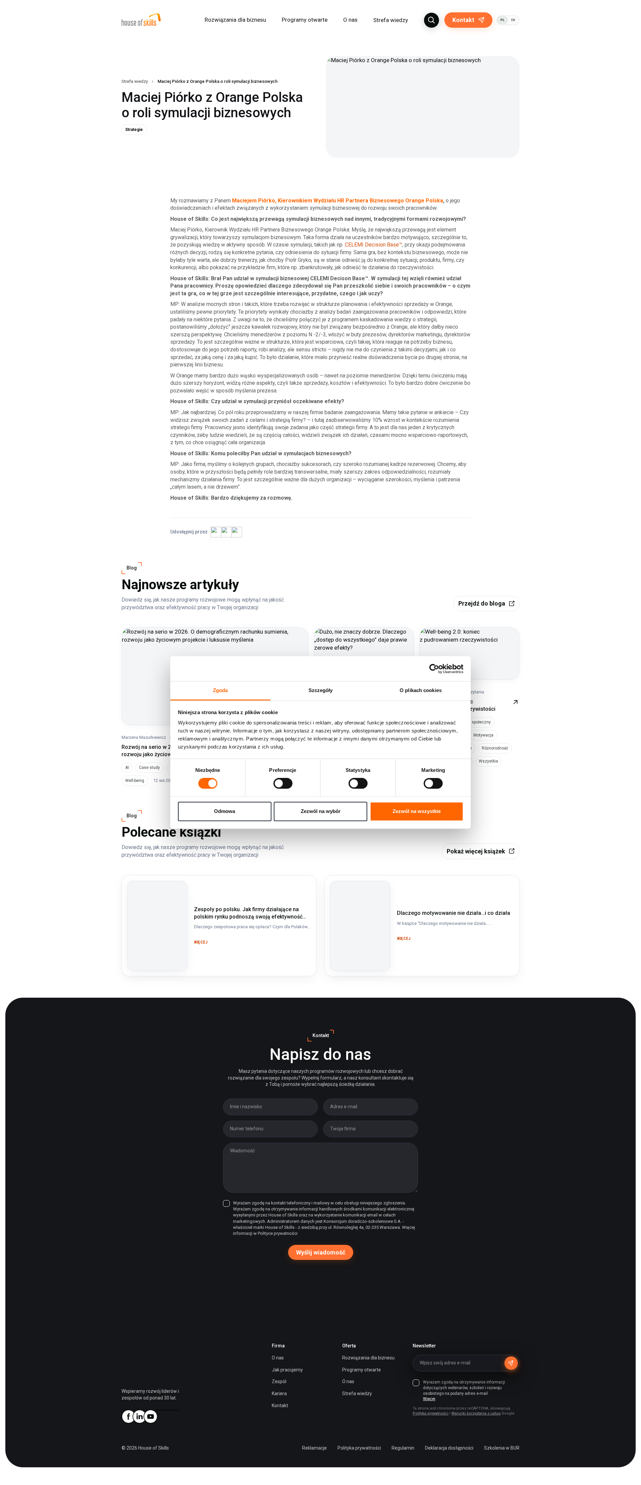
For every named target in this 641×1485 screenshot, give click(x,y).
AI (127, 767)
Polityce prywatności (277, 1233)
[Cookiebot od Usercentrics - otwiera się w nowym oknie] (434, 669)
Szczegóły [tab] (320, 690)
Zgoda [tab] (220, 690)
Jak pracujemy (287, 1369)
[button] (431, 20)
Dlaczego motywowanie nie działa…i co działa (353, 893)
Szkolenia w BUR (501, 1448)
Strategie (134, 129)
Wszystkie (488, 761)
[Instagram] (161, 1410)
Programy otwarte (305, 19)
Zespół (279, 1381)
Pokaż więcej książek (476, 851)
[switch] (282, 783)
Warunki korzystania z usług (475, 1413)
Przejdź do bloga (481, 603)
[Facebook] (128, 1417)
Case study (149, 767)
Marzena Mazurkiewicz (144, 737)
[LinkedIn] (139, 1417)
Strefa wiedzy (390, 20)
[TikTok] (172, 1410)
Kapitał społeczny (474, 722)
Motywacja (483, 735)
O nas (278, 1357)
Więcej (429, 1398)
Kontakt (463, 19)
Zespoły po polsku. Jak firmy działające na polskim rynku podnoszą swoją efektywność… (156, 901)
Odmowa (224, 811)
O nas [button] (350, 19)
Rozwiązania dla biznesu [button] (235, 19)
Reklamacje (314, 1448)
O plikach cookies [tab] (421, 690)
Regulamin (403, 1448)
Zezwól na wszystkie (417, 811)
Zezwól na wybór (321, 811)
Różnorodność (495, 748)
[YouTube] (150, 1417)
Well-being (134, 780)
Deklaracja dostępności (449, 1448)
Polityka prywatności (430, 1413)
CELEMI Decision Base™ (373, 244)
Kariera (279, 1393)
